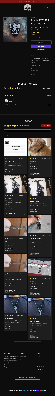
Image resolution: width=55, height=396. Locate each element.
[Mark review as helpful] (49, 105)
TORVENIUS (25, 393)
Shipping (39, 29)
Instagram (23, 356)
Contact (38, 363)
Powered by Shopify (31, 393)
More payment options (41, 49)
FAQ (38, 372)
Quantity (33, 34)
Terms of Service (40, 366)
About (38, 359)
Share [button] (34, 74)
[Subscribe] (38, 381)
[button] (4, 7)
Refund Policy (40, 369)
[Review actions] (25, 158)
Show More (7, 167)
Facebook (22, 359)
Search (38, 356)
